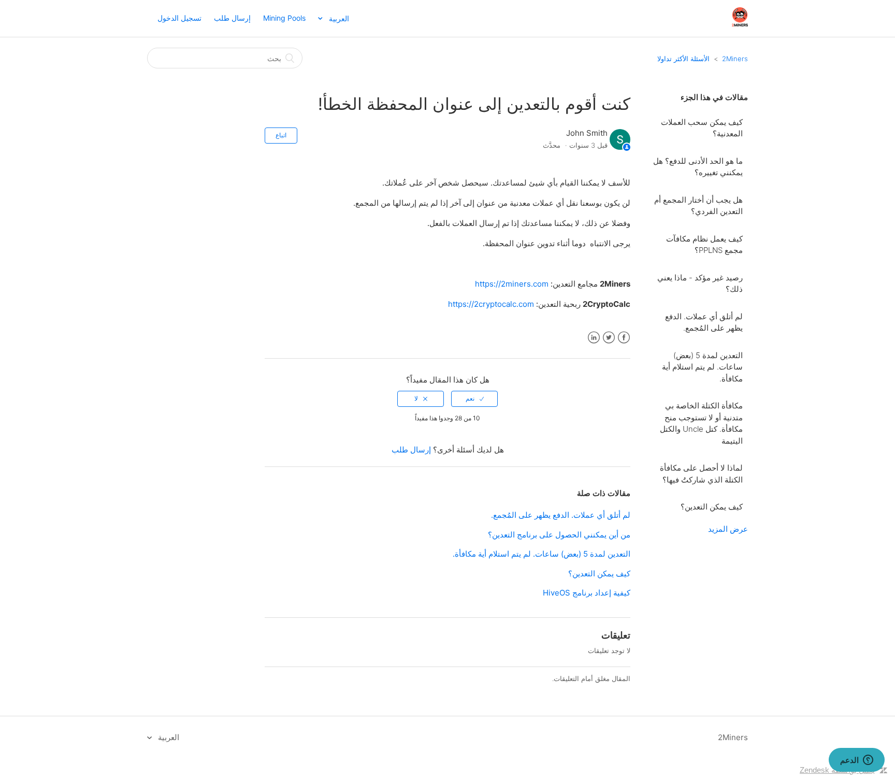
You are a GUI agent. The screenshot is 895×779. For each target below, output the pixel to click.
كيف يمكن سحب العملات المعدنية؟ (702, 128)
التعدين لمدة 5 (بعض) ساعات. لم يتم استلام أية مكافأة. (702, 367)
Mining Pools (284, 17)
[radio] (474, 398)
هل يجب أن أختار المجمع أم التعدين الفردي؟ (698, 206)
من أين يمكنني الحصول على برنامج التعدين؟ (559, 535)
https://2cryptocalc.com (491, 304)
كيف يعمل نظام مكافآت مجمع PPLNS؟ (704, 245)
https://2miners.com (511, 284)
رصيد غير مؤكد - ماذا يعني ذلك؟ (700, 283)
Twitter (608, 337)
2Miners (735, 58)
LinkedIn (593, 337)
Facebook (623, 337)
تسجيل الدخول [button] (179, 17)
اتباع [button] (281, 135)
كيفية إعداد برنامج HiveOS (586, 593)
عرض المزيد (728, 529)
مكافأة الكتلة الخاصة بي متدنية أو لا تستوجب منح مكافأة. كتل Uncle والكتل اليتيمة (701, 423)
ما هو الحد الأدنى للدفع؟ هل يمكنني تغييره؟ (698, 167)
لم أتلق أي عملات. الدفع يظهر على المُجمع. (704, 322)
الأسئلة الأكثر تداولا (683, 58)
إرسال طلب (232, 17)
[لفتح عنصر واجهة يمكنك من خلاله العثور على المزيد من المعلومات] (857, 761)
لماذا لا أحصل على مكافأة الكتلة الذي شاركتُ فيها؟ (701, 474)
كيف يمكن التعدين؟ (712, 507)
